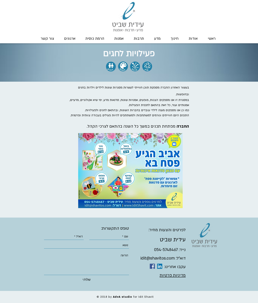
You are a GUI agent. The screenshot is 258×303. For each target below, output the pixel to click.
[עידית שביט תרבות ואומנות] (152, 266)
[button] (193, 38)
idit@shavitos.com (157, 258)
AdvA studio (122, 297)
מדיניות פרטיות (173, 275)
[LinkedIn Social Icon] (159, 266)
